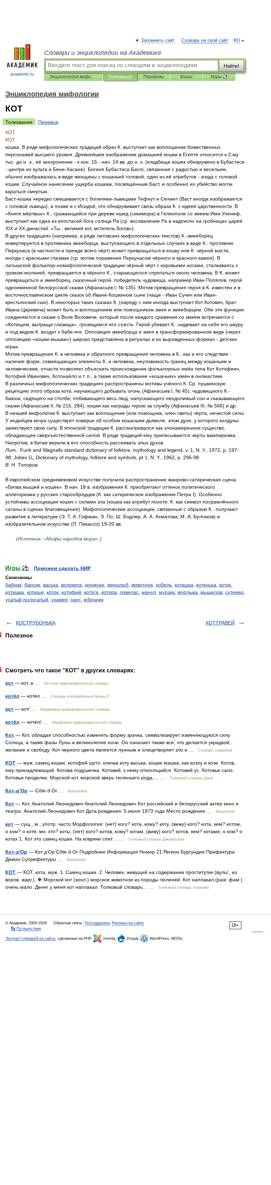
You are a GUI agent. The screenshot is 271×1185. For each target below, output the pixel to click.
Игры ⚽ (219, 76)
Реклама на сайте (128, 923)
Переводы (153, 76)
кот (9, 683)
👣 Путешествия (26, 928)
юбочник (93, 599)
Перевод (48, 122)
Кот (9, 735)
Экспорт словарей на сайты (30, 938)
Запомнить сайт (158, 40)
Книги (186, 76)
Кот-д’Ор (16, 790)
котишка (14, 592)
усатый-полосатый (26, 599)
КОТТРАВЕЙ (220, 623)
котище (35, 592)
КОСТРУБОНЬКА (35, 623)
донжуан (94, 585)
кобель (164, 585)
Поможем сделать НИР (62, 568)
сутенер (234, 592)
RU (237, 40)
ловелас (129, 592)
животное (142, 585)
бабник (13, 585)
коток (53, 592)
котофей (71, 592)
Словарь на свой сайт (204, 40)
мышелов (211, 592)
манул (148, 592)
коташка (184, 585)
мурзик (167, 592)
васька (50, 585)
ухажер (59, 599)
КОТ (10, 763)
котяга (91, 592)
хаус (76, 599)
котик (225, 585)
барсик (32, 585)
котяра (109, 592)
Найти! (231, 66)
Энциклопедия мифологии (73, 76)
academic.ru (22, 74)
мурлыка (187, 592)
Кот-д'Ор (16, 852)
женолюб (117, 585)
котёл (12, 696)
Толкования (120, 76)
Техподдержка (97, 923)
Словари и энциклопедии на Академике (102, 52)
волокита (71, 585)
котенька (206, 585)
